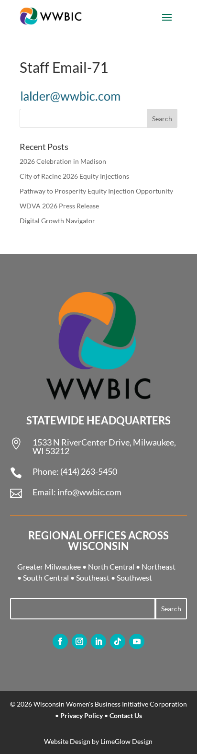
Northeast (158, 566)
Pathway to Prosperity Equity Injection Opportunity (96, 191)
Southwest (134, 577)
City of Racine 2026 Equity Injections (74, 176)
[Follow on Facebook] (60, 641)
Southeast (92, 577)
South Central (46, 577)
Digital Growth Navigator (57, 221)
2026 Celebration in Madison (63, 161)
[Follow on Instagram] (79, 641)
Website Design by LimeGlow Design (98, 741)
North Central (111, 566)
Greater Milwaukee (49, 566)
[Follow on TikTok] (117, 641)
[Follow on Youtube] (136, 641)
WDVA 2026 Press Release (59, 206)
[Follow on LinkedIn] (98, 641)
